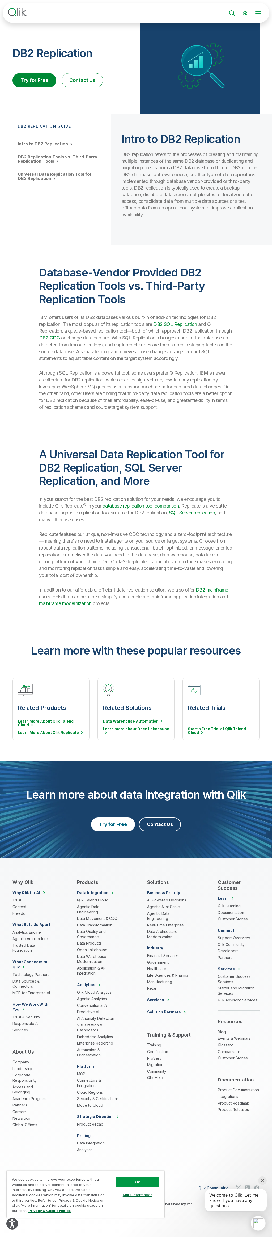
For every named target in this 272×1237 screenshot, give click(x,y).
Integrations (228, 1096)
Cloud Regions (90, 1092)
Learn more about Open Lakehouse (136, 729)
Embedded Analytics (95, 1036)
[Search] (232, 13)
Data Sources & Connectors (26, 984)
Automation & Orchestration (89, 1052)
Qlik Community (231, 944)
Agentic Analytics (92, 998)
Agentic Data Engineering (88, 909)
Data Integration (91, 1143)
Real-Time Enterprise (165, 925)
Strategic (95, 1116)
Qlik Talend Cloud (92, 900)
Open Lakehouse (92, 949)
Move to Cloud (90, 1105)
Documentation (231, 912)
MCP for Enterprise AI (31, 993)
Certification (157, 1051)
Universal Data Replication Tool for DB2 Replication (55, 176)
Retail (152, 988)
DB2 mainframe (212, 590)
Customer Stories (233, 919)
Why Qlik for (26, 892)
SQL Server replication (192, 512)
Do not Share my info (176, 1204)
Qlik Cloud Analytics (94, 992)
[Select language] (245, 13)
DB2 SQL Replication (175, 324)
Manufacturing (159, 981)
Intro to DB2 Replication (43, 144)
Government (158, 962)
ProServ (154, 1058)
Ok (137, 1182)
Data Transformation (94, 925)
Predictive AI (88, 1011)
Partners (19, 1105)
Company (20, 1062)
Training (154, 1045)
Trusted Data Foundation (23, 948)
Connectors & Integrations (89, 1083)
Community (156, 1071)
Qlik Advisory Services (237, 1000)
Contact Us (82, 80)
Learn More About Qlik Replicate (48, 733)
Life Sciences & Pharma (167, 975)
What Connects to (29, 964)
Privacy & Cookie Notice (49, 1211)
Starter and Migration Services (236, 991)
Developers (228, 951)
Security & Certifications (98, 1098)
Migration (155, 1064)
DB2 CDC (49, 338)
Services (20, 1030)
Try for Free (34, 80)
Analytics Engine (26, 932)
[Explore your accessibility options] (12, 1224)
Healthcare (156, 968)
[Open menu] (258, 13)
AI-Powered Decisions (166, 900)
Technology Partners (30, 974)
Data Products (89, 943)
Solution (164, 1012)
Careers (19, 1111)
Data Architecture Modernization (162, 934)
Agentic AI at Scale (163, 906)
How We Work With (30, 1007)
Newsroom (21, 1118)
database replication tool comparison (141, 506)
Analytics (84, 1149)
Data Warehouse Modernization (91, 959)
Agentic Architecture (30, 938)
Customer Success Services (234, 979)
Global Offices (24, 1124)
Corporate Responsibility (24, 1078)
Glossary (225, 1045)
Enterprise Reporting (95, 1043)
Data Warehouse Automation (131, 721)
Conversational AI (92, 1005)
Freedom (20, 913)
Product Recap (90, 1124)
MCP (81, 1074)
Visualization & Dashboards (89, 1028)
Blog (222, 1032)
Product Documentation (238, 1090)
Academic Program (29, 1098)
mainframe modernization (65, 603)
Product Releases (233, 1109)
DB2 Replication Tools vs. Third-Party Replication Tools (57, 159)
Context (19, 906)
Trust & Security (26, 1017)
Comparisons (229, 1051)
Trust (16, 900)
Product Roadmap (233, 1103)
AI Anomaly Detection (95, 1018)
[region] (85, 1194)
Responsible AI (25, 1023)
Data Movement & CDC (97, 918)
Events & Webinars (234, 1038)
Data (92, 892)
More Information (137, 1195)
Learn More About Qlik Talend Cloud (46, 723)
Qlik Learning (229, 906)
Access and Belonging (22, 1090)
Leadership (22, 1068)
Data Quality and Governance (91, 934)
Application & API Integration (92, 971)
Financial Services (163, 955)
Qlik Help (155, 1077)
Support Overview (234, 938)
